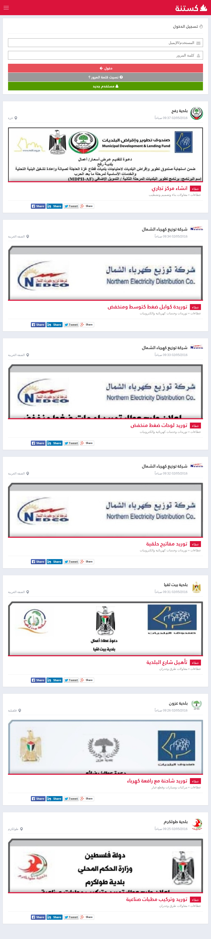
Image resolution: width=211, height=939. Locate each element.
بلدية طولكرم (176, 822)
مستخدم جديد (104, 86)
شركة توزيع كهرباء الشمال (165, 229)
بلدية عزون (178, 703)
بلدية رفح (180, 111)
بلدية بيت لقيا (176, 585)
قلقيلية (12, 710)
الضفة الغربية (16, 236)
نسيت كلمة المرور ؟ (104, 77)
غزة (10, 118)
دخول (107, 68)
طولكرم (13, 829)
